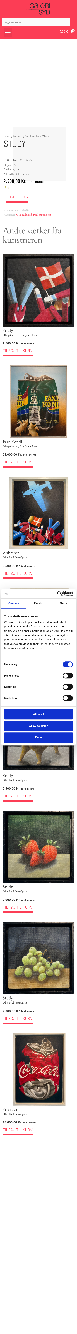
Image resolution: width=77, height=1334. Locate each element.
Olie (5, 558)
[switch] (68, 675)
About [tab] (63, 603)
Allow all (38, 714)
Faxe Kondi (12, 441)
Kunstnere (18, 136)
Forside (7, 136)
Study (8, 330)
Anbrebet (11, 553)
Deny (38, 737)
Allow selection (38, 725)
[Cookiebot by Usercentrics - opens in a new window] (57, 593)
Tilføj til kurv (17, 197)
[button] (8, 32)
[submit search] (73, 22)
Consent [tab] (13, 603)
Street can (11, 1109)
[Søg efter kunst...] (36, 22)
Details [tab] (38, 603)
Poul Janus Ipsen (33, 136)
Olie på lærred (24, 215)
